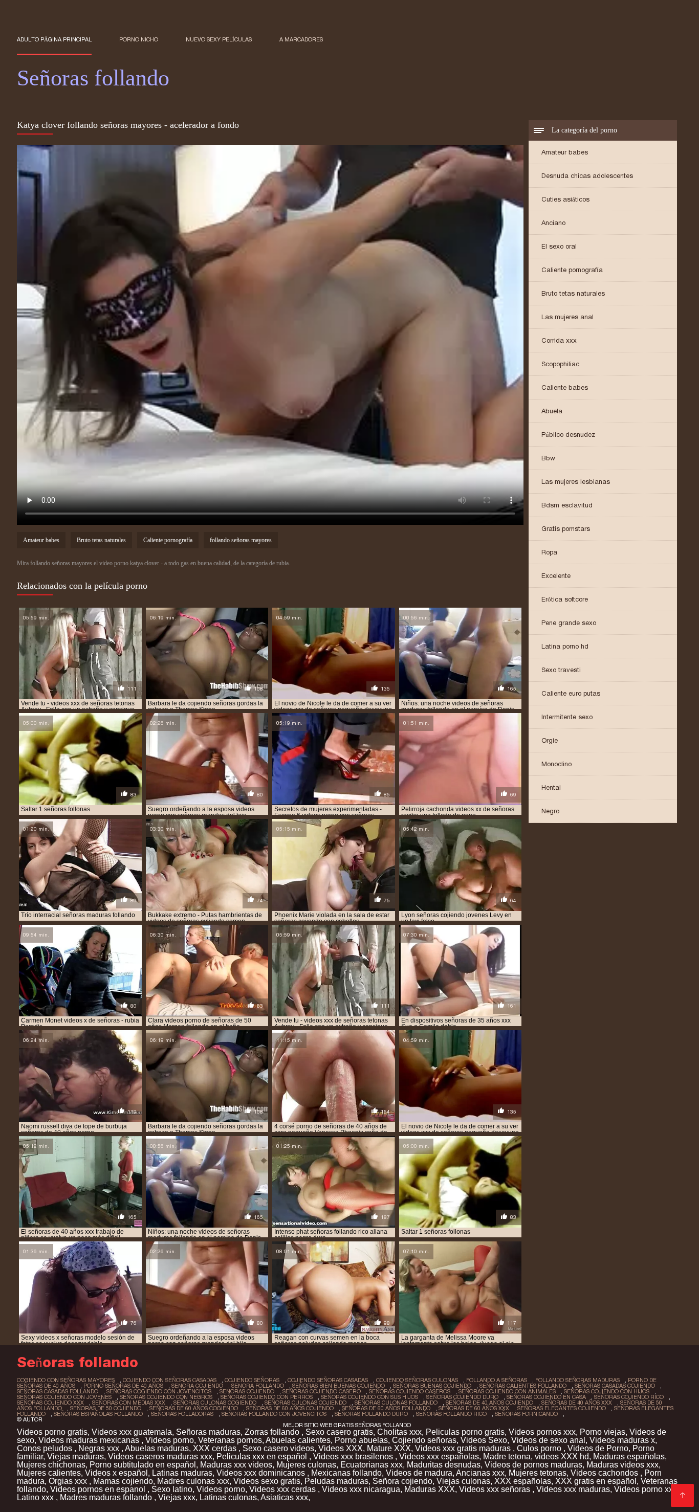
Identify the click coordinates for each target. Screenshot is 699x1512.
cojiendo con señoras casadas (169, 1380)
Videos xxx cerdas (283, 1489)
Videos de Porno (597, 1448)
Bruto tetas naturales (573, 293)
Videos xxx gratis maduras (464, 1448)
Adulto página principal (54, 39)
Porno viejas (602, 1432)
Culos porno (540, 1448)
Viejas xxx (176, 1497)
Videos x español (116, 1473)
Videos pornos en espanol (98, 1489)
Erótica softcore (564, 599)
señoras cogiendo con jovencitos (158, 1391)
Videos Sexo (484, 1440)
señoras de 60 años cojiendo (290, 1408)
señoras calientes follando (522, 1386)
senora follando (257, 1386)
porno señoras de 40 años (123, 1386)
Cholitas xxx (399, 1432)
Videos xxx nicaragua (361, 1489)
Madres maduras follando (107, 1497)
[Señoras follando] (682, 1495)
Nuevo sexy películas (219, 39)
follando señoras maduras (577, 1380)
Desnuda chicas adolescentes (587, 176)
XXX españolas (522, 1481)
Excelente (556, 576)
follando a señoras (496, 1380)
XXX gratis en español (596, 1481)
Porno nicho (138, 39)
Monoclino (556, 764)
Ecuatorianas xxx (371, 1464)
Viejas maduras (75, 1456)
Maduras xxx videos (236, 1464)
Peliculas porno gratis (465, 1432)
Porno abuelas (361, 1440)
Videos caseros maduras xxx (160, 1456)
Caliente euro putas (570, 693)
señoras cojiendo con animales (507, 1391)
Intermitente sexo (567, 717)
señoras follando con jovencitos (274, 1414)
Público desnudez (568, 434)
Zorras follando (273, 1432)
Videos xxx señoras (495, 1489)
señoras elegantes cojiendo (561, 1408)
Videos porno (169, 1440)
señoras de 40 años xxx (576, 1402)
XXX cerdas (215, 1448)
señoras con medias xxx (128, 1402)
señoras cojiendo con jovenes (64, 1397)
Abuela (551, 411)
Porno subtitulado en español (143, 1464)
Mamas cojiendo (123, 1481)
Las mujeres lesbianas (575, 481)
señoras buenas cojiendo (432, 1386)
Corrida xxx (559, 340)
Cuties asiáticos (565, 199)
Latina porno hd (564, 646)
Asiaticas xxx (284, 1497)
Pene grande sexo (568, 623)
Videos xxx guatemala (132, 1432)
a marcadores (301, 39)
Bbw (548, 458)
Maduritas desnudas (443, 1464)
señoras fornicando (526, 1414)
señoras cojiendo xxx (50, 1402)
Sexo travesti (561, 670)
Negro (550, 811)
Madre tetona (507, 1456)
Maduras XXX (429, 1489)
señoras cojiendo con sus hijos (369, 1397)
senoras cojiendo (247, 1391)
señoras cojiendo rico (629, 1397)
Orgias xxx (69, 1481)
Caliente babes (564, 387)
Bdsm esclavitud (567, 505)
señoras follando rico (451, 1414)
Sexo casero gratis (339, 1432)
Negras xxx (99, 1448)
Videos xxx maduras (573, 1489)
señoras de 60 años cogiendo (193, 1408)
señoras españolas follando (98, 1414)
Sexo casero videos (278, 1448)
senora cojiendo (197, 1386)
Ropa (549, 552)
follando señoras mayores (241, 540)
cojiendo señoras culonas (417, 1380)
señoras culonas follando (396, 1402)
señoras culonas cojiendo (305, 1402)
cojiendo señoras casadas (328, 1380)
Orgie (549, 740)
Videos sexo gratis (266, 1481)
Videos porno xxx (645, 1489)
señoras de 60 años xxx (474, 1408)
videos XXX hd (562, 1456)
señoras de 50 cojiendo (105, 1408)
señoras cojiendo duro (462, 1397)
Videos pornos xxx (542, 1432)
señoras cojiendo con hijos (606, 1391)
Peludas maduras (336, 1481)
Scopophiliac (560, 364)
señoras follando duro (371, 1414)
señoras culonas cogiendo (214, 1402)
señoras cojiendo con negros (166, 1397)
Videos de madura (419, 1473)
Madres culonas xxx (193, 1481)
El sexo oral (559, 246)
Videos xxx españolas (439, 1456)
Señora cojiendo (402, 1481)
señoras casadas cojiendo (615, 1386)
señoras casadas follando (57, 1391)
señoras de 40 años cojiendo (489, 1402)
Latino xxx (36, 1497)
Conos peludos (45, 1448)
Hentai (551, 787)
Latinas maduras (182, 1473)
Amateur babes (564, 152)
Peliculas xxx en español (262, 1456)
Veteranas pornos (230, 1440)
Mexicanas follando (346, 1473)
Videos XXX (340, 1448)
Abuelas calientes (298, 1440)
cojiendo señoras (252, 1380)
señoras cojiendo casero (321, 1391)
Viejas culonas (463, 1481)
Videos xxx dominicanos (261, 1473)
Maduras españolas (629, 1456)
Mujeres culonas (306, 1464)
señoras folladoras (182, 1414)
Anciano (553, 223)
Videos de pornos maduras (533, 1464)
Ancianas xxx (480, 1473)
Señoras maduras (208, 1432)
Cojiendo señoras (424, 1440)
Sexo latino (171, 1489)
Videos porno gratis (52, 1432)
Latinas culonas (228, 1497)
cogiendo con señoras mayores (66, 1380)
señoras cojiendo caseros (409, 1391)
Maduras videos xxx (622, 1464)
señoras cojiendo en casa (546, 1397)
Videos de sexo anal (548, 1440)
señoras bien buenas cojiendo (338, 1386)
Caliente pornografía (572, 270)
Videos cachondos (605, 1473)
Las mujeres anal (567, 317)
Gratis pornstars (565, 528)
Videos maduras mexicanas (89, 1440)
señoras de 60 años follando (386, 1408)
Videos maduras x (622, 1440)
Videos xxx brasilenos (354, 1456)
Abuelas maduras (157, 1448)
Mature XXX (389, 1448)
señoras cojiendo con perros (267, 1397)
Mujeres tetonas (537, 1473)
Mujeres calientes (49, 1473)
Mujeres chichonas (51, 1464)
